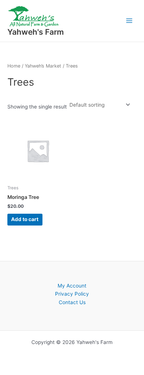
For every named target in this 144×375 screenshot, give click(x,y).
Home (13, 66)
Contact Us (72, 302)
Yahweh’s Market (43, 66)
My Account (72, 286)
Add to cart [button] (24, 219)
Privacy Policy (72, 294)
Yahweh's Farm (35, 32)
